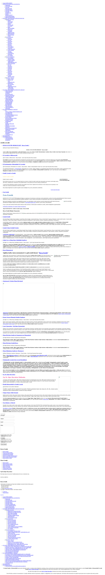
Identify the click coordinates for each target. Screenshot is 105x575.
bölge (8, 234)
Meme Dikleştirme (6, 466)
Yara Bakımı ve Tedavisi (9, 402)
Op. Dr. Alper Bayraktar (9, 374)
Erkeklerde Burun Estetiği (8, 454)
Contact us (5, 491)
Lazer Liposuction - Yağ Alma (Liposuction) (14, 326)
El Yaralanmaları (18, 168)
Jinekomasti (5, 312)
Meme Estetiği (5, 462)
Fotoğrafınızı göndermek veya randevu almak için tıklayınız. (14, 206)
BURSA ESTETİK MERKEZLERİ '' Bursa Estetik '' (16, 145)
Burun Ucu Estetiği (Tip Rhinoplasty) (10, 455)
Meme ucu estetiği (31, 246)
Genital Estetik (6, 216)
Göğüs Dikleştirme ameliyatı (12, 355)
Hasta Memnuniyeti (8, 250)
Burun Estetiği (5, 451)
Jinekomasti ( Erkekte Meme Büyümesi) (13, 281)
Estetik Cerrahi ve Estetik (9, 173)
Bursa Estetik (43, 253)
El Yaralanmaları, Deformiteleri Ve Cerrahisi (14, 164)
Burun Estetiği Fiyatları (7, 458)
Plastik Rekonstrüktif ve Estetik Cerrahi (13, 384)
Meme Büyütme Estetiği (7, 463)
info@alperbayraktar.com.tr (30, 202)
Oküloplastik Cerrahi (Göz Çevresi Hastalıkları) (15, 360)
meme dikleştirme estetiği (42, 355)
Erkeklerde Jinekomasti (7, 469)
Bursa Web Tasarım (8, 488)
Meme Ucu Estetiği (6, 467)
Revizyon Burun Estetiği (7, 452)
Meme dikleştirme (34, 356)
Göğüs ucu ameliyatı (23, 246)
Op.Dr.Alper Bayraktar (55, 189)
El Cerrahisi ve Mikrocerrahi (10, 155)
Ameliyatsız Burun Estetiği (8, 453)
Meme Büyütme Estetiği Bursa (10, 343)
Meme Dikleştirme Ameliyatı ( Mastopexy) (13, 351)
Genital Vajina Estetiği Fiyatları (11, 228)
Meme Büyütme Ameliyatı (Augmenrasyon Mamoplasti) (17, 335)
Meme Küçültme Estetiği (7, 464)
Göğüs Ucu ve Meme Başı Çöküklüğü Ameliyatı (15, 240)
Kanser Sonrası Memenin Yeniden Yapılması (14, 317)
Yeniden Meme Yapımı (7, 468)
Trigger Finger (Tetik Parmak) (10, 392)
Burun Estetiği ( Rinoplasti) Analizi (9, 456)
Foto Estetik (6, 192)
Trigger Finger (45, 399)
